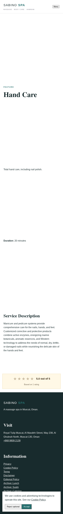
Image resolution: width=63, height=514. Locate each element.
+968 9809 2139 (12, 440)
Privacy (7, 464)
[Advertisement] (31, 44)
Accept (27, 507)
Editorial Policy (11, 479)
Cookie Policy (11, 468)
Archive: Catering (13, 491)
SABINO (19, 6)
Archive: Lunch (11, 483)
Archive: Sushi (11, 487)
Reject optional (13, 507)
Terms (7, 471)
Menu (56, 7)
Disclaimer (9, 475)
